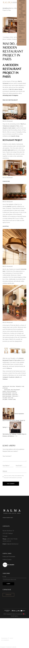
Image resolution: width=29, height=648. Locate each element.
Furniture (9, 39)
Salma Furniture (9, 399)
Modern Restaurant (12, 389)
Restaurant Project (11, 396)
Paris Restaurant (9, 391)
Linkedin (11, 517)
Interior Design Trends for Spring (13, 387)
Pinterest (5, 379)
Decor (7, 8)
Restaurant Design (10, 394)
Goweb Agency (14, 616)
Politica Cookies (7, 559)
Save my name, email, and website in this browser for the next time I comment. (14, 476)
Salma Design (8, 397)
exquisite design (15, 136)
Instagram (5, 377)
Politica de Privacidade (9, 556)
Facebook (11, 377)
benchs (9, 206)
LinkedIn (17, 377)
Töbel (4, 628)
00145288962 (5, 640)
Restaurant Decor (10, 393)
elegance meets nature (9, 128)
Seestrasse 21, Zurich (7, 638)
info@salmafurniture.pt (12, 544)
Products (14, 39)
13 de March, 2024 (8, 37)
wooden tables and (8, 150)
